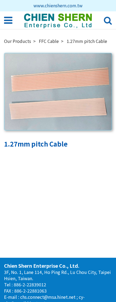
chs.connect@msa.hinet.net (48, 297)
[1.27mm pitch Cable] (58, 91)
